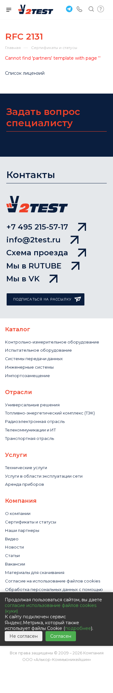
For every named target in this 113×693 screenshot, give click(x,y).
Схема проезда (37, 252)
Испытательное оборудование (38, 350)
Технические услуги (26, 467)
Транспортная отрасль (29, 438)
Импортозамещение (27, 375)
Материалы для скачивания (34, 572)
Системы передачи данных (34, 358)
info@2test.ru (33, 239)
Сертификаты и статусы (30, 521)
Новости (14, 547)
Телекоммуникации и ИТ (30, 429)
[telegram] (68, 8)
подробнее (78, 628)
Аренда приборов (24, 484)
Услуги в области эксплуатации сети (44, 476)
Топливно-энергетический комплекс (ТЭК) (50, 412)
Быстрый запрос (100, 9)
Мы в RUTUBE (34, 265)
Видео (12, 538)
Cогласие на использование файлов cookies (52, 580)
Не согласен (23, 636)
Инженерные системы (29, 367)
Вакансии (15, 563)
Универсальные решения (32, 404)
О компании (17, 513)
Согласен (60, 636)
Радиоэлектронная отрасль (35, 421)
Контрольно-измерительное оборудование (52, 341)
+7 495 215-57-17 (37, 226)
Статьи (12, 555)
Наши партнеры (22, 530)
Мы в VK (23, 278)
